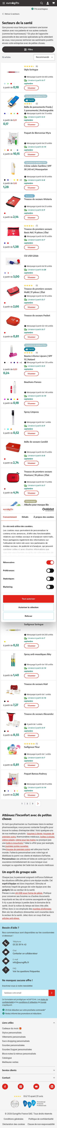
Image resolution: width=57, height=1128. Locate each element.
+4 (21, 363)
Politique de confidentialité (40, 1119)
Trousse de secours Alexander (39, 714)
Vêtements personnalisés (14, 1037)
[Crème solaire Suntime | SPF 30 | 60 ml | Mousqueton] (13, 168)
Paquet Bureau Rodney (35, 773)
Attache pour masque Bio (36, 504)
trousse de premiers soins (18, 849)
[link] (17, 804)
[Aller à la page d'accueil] (12, 3)
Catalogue (7, 1058)
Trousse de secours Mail (36, 684)
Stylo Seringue (31, 69)
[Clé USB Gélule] (13, 261)
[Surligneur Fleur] (13, 749)
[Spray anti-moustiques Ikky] (13, 660)
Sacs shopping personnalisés (16, 1041)
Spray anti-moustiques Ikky (37, 654)
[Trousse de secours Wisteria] (13, 201)
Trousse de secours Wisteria (38, 199)
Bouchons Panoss (32, 382)
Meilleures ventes (10, 1062)
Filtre (30, 49)
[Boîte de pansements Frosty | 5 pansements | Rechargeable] (13, 102)
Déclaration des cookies (14, 1124)
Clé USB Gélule (31, 255)
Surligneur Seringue (33, 624)
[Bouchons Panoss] (13, 387)
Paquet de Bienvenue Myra (37, 133)
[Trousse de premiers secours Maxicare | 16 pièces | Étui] (13, 477)
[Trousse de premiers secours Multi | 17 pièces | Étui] (13, 291)
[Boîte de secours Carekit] (13, 447)
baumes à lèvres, (35, 833)
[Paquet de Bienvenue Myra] (13, 138)
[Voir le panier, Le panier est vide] (53, 3)
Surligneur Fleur (32, 747)
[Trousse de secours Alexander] (13, 719)
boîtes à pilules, (47, 837)
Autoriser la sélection (28, 607)
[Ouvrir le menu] (3, 3)
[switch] (50, 570)
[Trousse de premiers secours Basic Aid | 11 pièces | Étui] (13, 231)
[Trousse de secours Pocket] (13, 321)
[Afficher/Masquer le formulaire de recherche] (41, 3)
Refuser (28, 616)
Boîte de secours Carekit (36, 441)
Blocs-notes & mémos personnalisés (19, 1053)
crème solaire (8, 840)
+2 (21, 180)
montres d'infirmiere (42, 909)
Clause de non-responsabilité (41, 1124)
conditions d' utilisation (28, 1002)
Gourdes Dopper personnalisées (17, 1049)
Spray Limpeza (31, 412)
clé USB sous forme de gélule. (29, 893)
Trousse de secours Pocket (37, 315)
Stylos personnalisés (11, 1032)
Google (43, 1002)
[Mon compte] (47, 3)
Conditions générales (13, 1119)
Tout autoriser (28, 599)
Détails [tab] (25, 517)
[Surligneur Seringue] (13, 630)
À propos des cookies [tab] (44, 517)
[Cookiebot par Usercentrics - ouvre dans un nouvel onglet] (42, 509)
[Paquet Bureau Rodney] (13, 779)
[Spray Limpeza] (13, 417)
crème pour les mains (26, 840)
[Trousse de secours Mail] (13, 689)
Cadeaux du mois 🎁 (12, 1028)
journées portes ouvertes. (17, 846)
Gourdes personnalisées (13, 1045)
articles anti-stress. (11, 918)
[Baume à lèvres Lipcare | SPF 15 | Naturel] (13, 351)
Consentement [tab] (10, 517)
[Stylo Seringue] (13, 72)
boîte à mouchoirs (14, 843)
